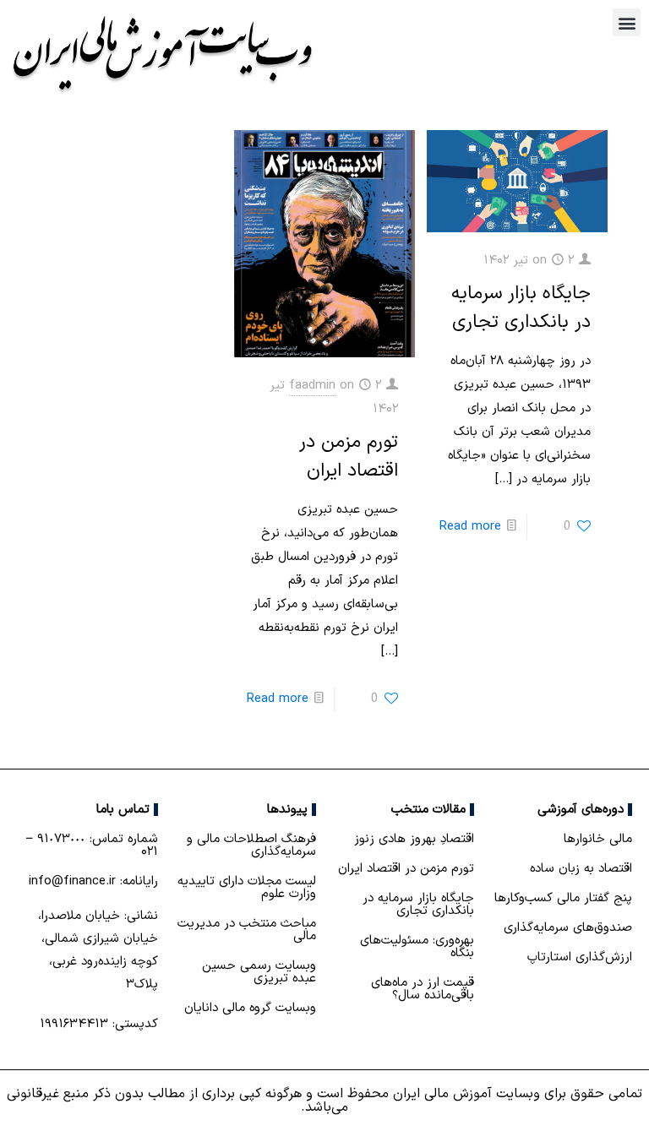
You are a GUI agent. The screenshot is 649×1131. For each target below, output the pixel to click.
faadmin (312, 385)
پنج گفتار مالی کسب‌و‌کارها (563, 898)
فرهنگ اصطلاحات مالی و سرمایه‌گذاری (251, 845)
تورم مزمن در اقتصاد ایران (348, 456)
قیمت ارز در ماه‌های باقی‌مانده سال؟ (422, 989)
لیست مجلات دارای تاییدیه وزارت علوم (246, 888)
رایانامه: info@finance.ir (93, 881)
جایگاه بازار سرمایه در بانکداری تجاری (521, 308)
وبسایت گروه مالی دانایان (250, 1008)
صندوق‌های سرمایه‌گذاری (568, 928)
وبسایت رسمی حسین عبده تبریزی (259, 972)
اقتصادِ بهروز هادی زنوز (414, 839)
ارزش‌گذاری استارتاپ (579, 957)
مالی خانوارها (598, 839)
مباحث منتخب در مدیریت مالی (246, 930)
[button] (627, 22)
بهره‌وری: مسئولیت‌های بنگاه (417, 947)
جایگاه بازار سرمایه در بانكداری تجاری (418, 905)
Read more (470, 526)
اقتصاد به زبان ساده (581, 868)
